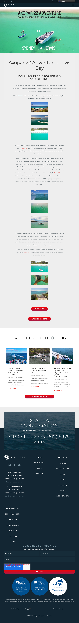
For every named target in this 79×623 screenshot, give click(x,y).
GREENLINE (62, 485)
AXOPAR (63, 463)
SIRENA (63, 490)
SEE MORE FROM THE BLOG (39, 396)
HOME (39, 457)
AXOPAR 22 (39, 309)
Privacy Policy (58, 609)
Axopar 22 (21, 96)
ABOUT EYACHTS (12, 525)
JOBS (13, 542)
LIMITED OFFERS (12, 508)
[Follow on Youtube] (19, 465)
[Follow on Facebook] (14, 465)
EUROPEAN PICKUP (12, 514)
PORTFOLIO (62, 457)
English (63, 1)
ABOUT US (13, 519)
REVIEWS (39, 473)
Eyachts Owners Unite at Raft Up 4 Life (38, 370)
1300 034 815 (16, 489)
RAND (63, 480)
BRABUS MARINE (62, 469)
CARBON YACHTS (62, 496)
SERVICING (13, 536)
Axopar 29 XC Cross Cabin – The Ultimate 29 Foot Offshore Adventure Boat (62, 372)
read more (12, 388)
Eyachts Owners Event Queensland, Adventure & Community (16, 371)
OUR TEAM (13, 531)
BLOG (39, 468)
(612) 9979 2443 (52, 439)
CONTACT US (39, 463)
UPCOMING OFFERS (39, 319)
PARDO (63, 474)
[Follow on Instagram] (10, 465)
